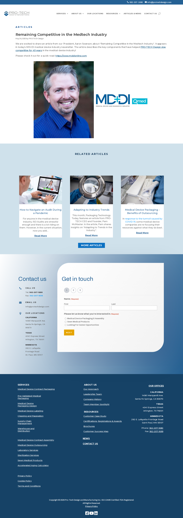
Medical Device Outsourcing (32, 445)
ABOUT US (76, 13)
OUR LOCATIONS (95, 13)
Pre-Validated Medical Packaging (29, 397)
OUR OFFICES (156, 386)
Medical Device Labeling (30, 411)
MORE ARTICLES (91, 245)
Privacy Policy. (91, 506)
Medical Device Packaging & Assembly (85, 318)
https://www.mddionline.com (71, 56)
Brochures (89, 426)
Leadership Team (92, 394)
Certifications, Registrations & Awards (102, 421)
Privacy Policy (25, 476)
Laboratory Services (28, 450)
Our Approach (91, 389)
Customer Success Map (95, 431)
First (66, 304)
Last (113, 304)
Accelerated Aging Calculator (33, 465)
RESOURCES (112, 13)
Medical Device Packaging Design (27, 404)
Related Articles (91, 154)
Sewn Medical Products (78, 322)
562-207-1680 (136, 2)
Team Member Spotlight (96, 404)
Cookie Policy (25, 481)
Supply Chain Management (25, 422)
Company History (92, 399)
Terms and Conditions (29, 486)
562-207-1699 (156, 431)
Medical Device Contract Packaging (36, 389)
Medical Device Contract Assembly (36, 440)
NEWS (86, 438)
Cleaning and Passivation (30, 416)
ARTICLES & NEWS (132, 13)
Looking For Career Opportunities (83, 325)
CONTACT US (150, 13)
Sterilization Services (28, 455)
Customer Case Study (94, 416)
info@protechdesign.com (159, 2)
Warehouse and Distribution (26, 429)
